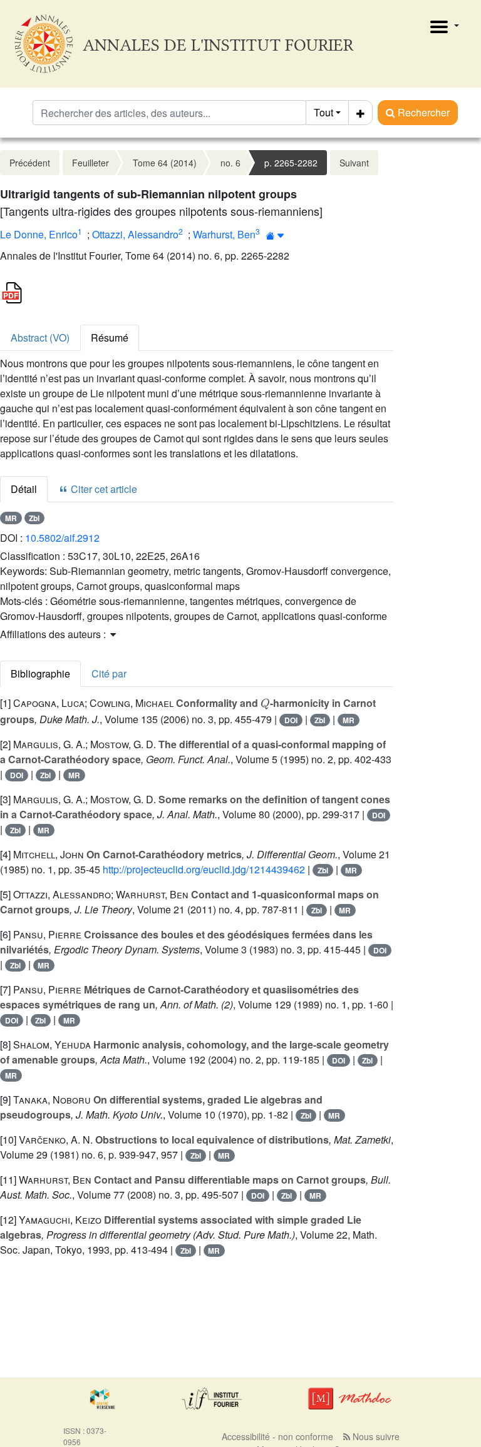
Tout (323, 112)
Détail (24, 489)
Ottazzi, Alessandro (135, 234)
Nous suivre (375, 1436)
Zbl (34, 518)
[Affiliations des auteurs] (275, 235)
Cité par (109, 673)
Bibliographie (40, 673)
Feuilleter (90, 162)
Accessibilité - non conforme (277, 1436)
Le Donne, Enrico (39, 234)
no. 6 (230, 162)
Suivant (354, 162)
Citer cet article (102, 489)
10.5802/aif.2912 (62, 538)
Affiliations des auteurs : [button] (54, 634)
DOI (290, 720)
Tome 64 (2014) (165, 162)
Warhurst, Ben (224, 234)
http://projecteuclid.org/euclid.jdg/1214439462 (204, 869)
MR (11, 518)
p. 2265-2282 (291, 162)
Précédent (29, 162)
